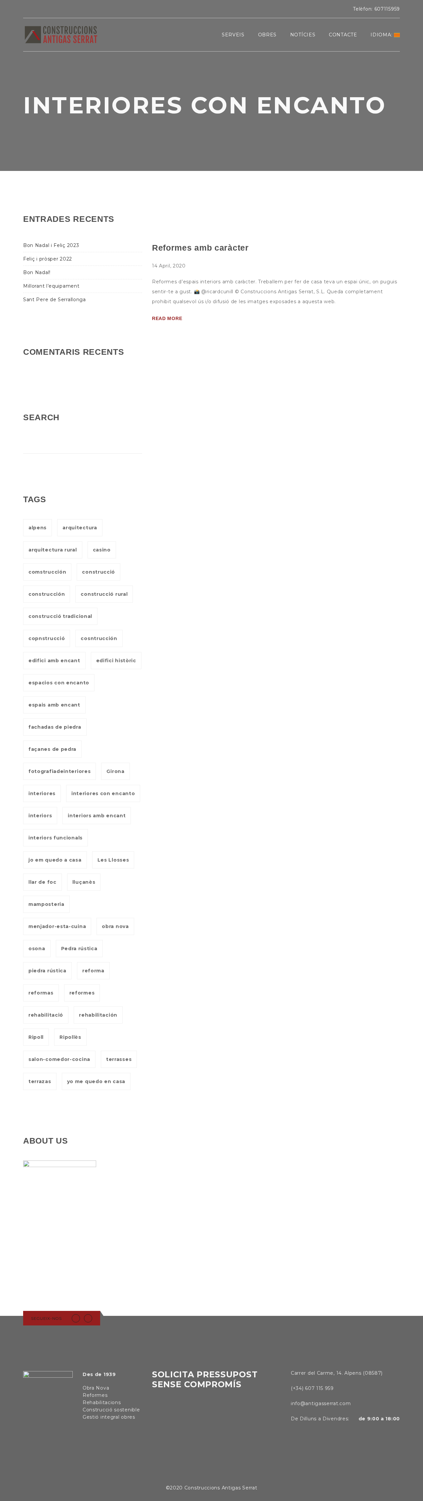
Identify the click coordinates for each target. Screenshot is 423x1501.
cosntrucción (99, 638)
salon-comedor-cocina (59, 1059)
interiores (42, 793)
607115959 (387, 9)
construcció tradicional (60, 616)
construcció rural (104, 594)
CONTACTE (343, 35)
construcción (46, 594)
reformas (41, 993)
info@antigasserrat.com (321, 1403)
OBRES (267, 35)
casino (102, 550)
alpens (37, 528)
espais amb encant (54, 705)
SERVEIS (233, 35)
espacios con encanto (58, 683)
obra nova (115, 926)
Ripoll (36, 1037)
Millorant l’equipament (51, 286)
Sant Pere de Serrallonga (54, 300)
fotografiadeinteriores (59, 771)
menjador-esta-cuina (57, 926)
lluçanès (84, 882)
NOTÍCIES (303, 35)
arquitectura (79, 528)
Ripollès (70, 1037)
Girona (115, 771)
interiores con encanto (103, 793)
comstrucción (47, 572)
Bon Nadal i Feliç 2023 (51, 245)
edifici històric (116, 661)
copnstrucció (46, 638)
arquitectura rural (52, 550)
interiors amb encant (97, 816)
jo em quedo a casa (55, 860)
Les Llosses (113, 860)
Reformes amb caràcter (200, 247)
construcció (98, 572)
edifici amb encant (54, 661)
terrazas (39, 1081)
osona (36, 949)
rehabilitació (45, 1015)
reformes (82, 993)
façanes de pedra (52, 749)
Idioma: (382, 35)
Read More (167, 318)
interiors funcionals (55, 838)
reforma (93, 971)
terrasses (119, 1059)
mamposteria (46, 904)
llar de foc (42, 882)
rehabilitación (98, 1015)
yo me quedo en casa (96, 1081)
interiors (40, 816)
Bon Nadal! (37, 272)
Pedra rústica (79, 949)
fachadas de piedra (54, 727)
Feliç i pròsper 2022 (47, 259)
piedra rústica (47, 971)
